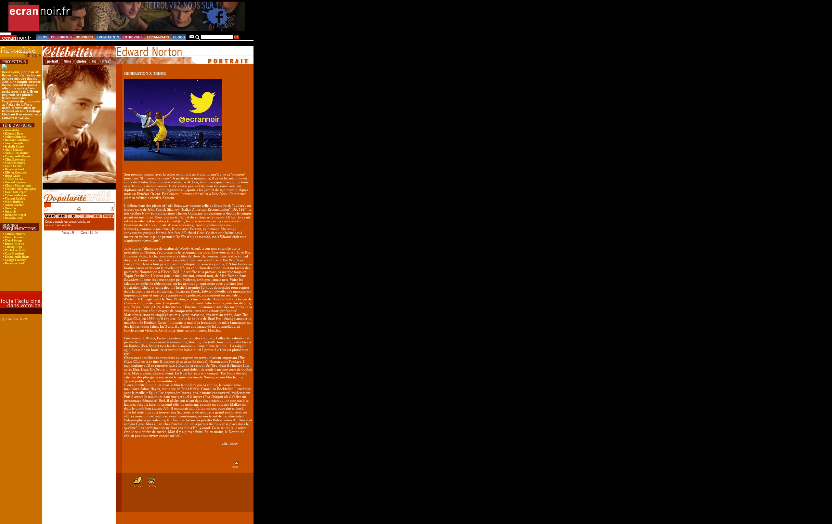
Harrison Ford (14, 169)
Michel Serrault (15, 250)
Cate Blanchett (14, 253)
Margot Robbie (15, 198)
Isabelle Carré (14, 146)
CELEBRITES (61, 37)
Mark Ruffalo (14, 201)
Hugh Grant (12, 175)
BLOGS (179, 37)
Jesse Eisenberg (15, 162)
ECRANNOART (158, 37)
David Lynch (10, 72)
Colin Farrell (13, 166)
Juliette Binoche (15, 136)
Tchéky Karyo (14, 179)
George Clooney (15, 260)
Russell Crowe (14, 243)
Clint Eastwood (15, 159)
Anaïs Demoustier (17, 153)
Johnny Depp (13, 247)
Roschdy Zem (14, 218)
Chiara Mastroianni (18, 185)
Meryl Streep (13, 240)
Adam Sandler (14, 205)
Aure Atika (12, 130)
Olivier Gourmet (16, 172)
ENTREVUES (133, 37)
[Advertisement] (18, 282)
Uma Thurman (14, 237)
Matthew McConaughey (20, 188)
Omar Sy (11, 208)
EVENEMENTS (108, 37)
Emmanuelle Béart (17, 256)
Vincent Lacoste (15, 182)
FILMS (42, 37)
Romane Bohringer (17, 140)
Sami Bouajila (14, 143)
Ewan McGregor (16, 192)
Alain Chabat (14, 149)
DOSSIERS (84, 37)
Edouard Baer (14, 133)
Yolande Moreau (16, 195)
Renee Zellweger (15, 214)
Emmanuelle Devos (17, 156)
